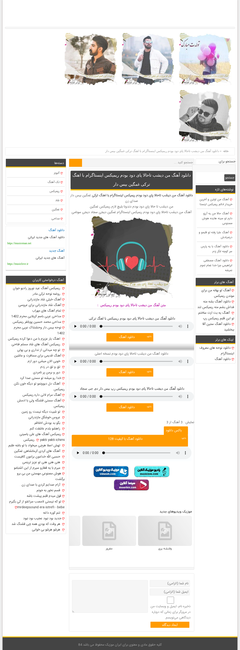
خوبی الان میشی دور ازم (44, 361)
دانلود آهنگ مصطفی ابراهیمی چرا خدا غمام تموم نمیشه (216, 265)
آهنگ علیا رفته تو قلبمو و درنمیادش (215, 235)
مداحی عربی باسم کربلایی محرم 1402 (36, 316)
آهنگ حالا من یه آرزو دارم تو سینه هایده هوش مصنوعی (217, 218)
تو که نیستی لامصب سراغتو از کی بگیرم (35, 502)
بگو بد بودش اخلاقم (47, 423)
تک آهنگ (54, 182)
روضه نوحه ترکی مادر (47, 294)
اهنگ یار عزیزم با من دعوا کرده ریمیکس (34, 339)
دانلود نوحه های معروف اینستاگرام (216, 350)
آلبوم (57, 173)
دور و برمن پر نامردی (47, 372)
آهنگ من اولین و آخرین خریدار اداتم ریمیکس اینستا (215, 202)
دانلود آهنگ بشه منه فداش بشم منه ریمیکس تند (215, 304)
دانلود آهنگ (127, 337)
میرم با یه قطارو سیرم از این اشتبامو (37, 468)
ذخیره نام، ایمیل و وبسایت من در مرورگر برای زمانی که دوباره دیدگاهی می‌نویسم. (170, 612)
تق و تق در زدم (50, 367)
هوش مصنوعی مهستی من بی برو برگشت (40, 476)
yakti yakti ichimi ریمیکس (43, 440)
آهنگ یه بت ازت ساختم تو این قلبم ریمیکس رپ (216, 315)
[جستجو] (75, 163)
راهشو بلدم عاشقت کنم (45, 429)
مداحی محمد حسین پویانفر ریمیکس (37, 322)
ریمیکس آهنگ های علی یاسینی (40, 434)
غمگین (56, 209)
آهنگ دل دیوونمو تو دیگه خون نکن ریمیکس (39, 386)
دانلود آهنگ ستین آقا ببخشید (218, 327)
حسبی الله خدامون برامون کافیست (37, 457)
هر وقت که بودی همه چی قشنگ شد (36, 524)
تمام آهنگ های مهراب (46, 311)
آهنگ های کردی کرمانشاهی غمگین (37, 451)
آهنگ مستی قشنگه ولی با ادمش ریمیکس (40, 403)
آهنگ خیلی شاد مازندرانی (44, 299)
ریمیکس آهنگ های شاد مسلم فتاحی (36, 344)
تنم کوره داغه (52, 513)
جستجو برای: (226, 161)
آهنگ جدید (56, 251)
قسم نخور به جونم (49, 490)
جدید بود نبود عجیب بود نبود (42, 518)
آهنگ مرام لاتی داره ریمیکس (41, 395)
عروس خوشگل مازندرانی (44, 417)
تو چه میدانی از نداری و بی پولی (39, 350)
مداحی (55, 218)
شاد (57, 200)
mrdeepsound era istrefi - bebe (40, 507)
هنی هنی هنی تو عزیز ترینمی (41, 462)
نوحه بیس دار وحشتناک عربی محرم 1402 (39, 330)
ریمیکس (54, 191)
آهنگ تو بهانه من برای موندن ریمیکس (217, 293)
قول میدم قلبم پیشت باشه (44, 496)
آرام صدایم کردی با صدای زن (41, 485)
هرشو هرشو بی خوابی (46, 530)
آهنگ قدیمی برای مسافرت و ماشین (37, 356)
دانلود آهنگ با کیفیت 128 (125, 439)
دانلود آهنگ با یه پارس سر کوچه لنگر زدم (216, 249)
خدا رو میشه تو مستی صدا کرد (40, 378)
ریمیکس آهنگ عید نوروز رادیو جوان (37, 288)
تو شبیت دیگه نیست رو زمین (41, 412)
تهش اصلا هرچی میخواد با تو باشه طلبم (34, 445)
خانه (226, 151)
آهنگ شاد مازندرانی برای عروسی (39, 305)
